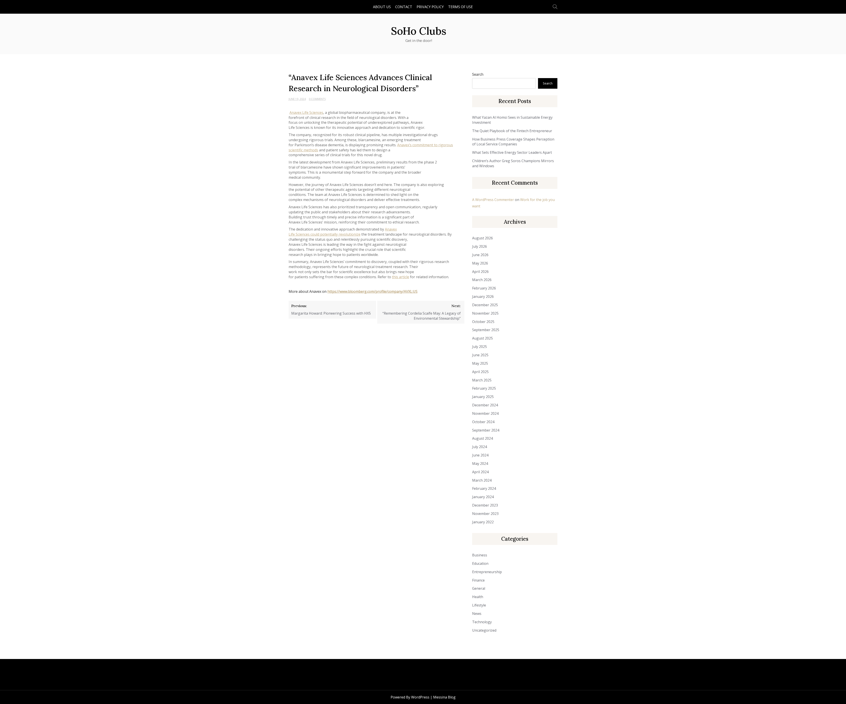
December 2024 (485, 405)
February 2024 (484, 488)
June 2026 (480, 254)
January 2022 (483, 522)
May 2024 (480, 463)
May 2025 (480, 363)
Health (477, 596)
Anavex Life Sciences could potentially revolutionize (343, 232)
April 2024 (480, 471)
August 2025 (482, 338)
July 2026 (479, 246)
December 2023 (485, 505)
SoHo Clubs (418, 31)
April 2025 (480, 371)
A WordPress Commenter (493, 199)
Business (479, 555)
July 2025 (479, 346)
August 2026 (482, 238)
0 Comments (317, 99)
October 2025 (483, 321)
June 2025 (480, 355)
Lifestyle (479, 605)
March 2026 (482, 279)
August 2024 (482, 438)
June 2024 (480, 455)
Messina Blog (444, 697)
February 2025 (484, 388)
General (478, 588)
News (476, 613)
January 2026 (483, 296)
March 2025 (482, 380)
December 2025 (485, 304)
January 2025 (483, 396)
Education (480, 563)
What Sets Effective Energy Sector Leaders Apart (512, 152)
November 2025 (485, 313)
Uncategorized (484, 630)
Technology (482, 622)
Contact (403, 6)
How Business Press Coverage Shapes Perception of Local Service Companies (513, 142)
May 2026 (480, 263)
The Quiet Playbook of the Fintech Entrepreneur (512, 130)
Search (477, 74)
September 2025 (485, 329)
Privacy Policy (430, 6)
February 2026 (484, 288)
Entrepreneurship (487, 571)
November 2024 (485, 413)
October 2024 (483, 421)
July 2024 (479, 446)
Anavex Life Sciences (306, 112)
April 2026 (480, 271)
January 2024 (483, 496)
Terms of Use (460, 6)
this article (400, 276)
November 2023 (485, 513)
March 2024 (482, 480)
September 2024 (485, 430)
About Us (382, 6)
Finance (478, 580)
